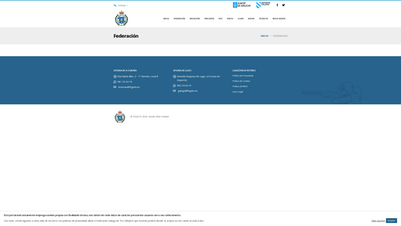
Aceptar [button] (391, 220)
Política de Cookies (241, 81)
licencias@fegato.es (129, 87)
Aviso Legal (238, 91)
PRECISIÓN (209, 18)
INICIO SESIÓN (279, 18)
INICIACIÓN (195, 18)
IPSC (220, 18)
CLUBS (241, 18)
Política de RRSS (240, 86)
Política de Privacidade (243, 75)
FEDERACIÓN (179, 18)
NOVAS (251, 18)
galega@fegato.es (188, 90)
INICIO (166, 18)
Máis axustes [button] (378, 220)
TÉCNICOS (263, 18)
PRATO (230, 18)
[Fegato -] (121, 18)
